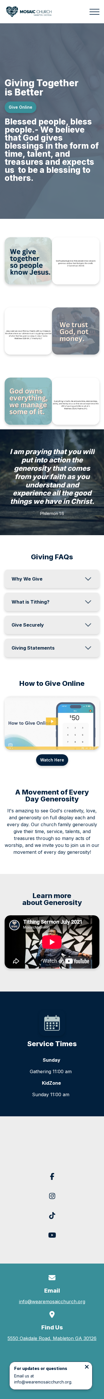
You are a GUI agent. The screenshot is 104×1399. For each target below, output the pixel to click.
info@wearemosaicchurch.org (52, 1301)
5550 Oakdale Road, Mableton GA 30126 (52, 1338)
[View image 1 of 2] (28, 260)
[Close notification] (86, 1367)
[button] (94, 12)
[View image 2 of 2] (75, 260)
